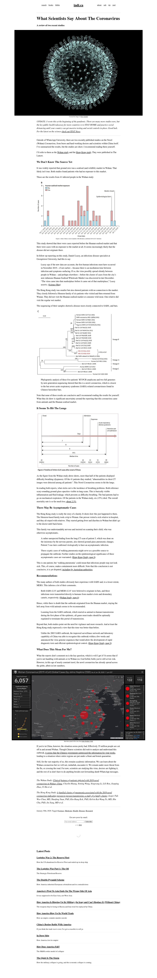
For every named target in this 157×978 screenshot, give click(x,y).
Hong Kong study (83, 152)
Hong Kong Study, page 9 (100, 643)
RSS (80, 825)
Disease (82, 811)
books (51, 5)
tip (109, 5)
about (99, 5)
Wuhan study (63, 152)
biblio (57, 5)
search (44, 5)
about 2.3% (71, 501)
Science (61, 811)
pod (114, 5)
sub (105, 5)
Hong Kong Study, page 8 (84, 557)
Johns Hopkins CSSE (87, 741)
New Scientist (84, 116)
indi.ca (78, 5)
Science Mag (54, 284)
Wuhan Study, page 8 (69, 597)
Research (89, 811)
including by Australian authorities (77, 569)
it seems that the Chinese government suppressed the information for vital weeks (80, 752)
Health (75, 811)
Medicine (68, 811)
